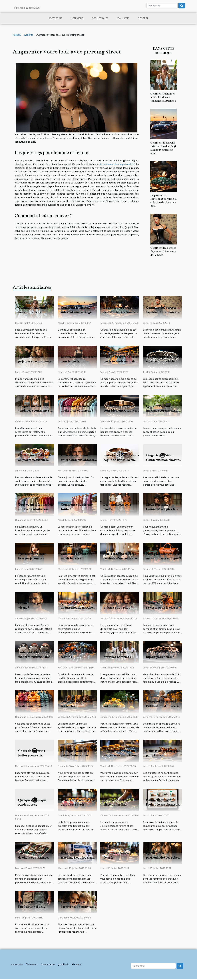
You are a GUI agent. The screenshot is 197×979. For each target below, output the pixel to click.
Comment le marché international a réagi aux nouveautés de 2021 (78, 312)
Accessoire (55, 18)
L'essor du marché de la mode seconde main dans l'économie (121, 361)
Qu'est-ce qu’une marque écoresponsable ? (163, 410)
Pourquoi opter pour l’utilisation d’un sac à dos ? (162, 706)
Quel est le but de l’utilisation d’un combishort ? (31, 906)
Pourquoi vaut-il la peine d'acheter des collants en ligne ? (75, 755)
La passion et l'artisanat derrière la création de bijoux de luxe (120, 312)
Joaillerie (123, 18)
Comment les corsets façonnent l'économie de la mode (163, 251)
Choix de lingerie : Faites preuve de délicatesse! (31, 755)
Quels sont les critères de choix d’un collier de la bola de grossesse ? (120, 558)
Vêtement (77, 18)
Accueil (17, 34)
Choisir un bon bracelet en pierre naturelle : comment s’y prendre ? (35, 459)
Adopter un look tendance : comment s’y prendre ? (35, 410)
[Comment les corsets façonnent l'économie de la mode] (163, 228)
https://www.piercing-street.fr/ (117, 164)
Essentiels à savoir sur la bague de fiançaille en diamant (121, 459)
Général (143, 18)
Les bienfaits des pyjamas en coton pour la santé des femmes (34, 361)
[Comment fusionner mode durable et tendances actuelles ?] (163, 74)
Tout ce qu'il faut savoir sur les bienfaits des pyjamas (36, 509)
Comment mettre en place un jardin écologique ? (118, 804)
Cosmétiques (100, 18)
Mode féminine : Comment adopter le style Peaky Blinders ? (162, 509)
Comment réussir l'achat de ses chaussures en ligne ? (164, 804)
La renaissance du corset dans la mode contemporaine (78, 361)
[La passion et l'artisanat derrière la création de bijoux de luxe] (163, 176)
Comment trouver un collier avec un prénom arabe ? (120, 755)
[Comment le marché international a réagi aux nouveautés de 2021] (163, 123)
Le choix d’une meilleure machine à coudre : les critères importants (79, 857)
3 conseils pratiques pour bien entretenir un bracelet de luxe (121, 410)
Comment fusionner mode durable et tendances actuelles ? (163, 97)
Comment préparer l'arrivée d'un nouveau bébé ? (77, 906)
